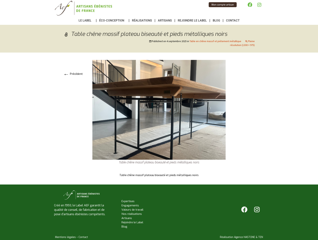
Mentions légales (65, 237)
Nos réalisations (131, 214)
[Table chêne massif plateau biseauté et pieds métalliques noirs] (159, 109)
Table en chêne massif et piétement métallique (215, 41)
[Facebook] (250, 4)
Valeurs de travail (132, 210)
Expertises (128, 201)
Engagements (130, 205)
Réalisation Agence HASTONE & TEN (241, 237)
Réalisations (142, 20)
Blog (216, 20)
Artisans (165, 20)
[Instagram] (259, 4)
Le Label (85, 20)
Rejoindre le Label (192, 20)
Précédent (73, 74)
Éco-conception (111, 20)
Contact (233, 20)
